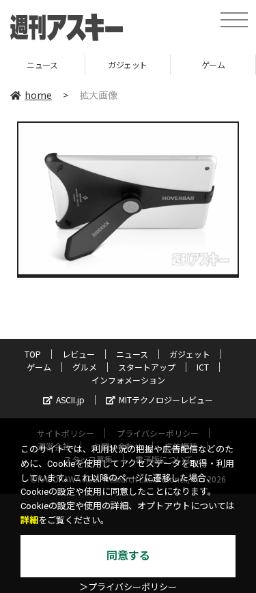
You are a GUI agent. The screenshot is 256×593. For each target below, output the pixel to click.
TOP (33, 354)
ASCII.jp (70, 399)
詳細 (29, 520)
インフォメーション (128, 380)
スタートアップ (146, 367)
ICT (203, 367)
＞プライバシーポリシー (128, 587)
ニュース (132, 354)
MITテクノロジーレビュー (166, 399)
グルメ (84, 367)
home (38, 95)
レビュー (78, 354)
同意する (128, 555)
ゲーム (188, 64)
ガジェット (102, 64)
